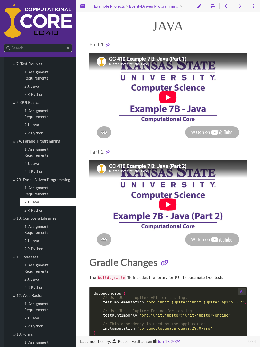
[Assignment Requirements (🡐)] (226, 6)
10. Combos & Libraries (36, 218)
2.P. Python (33, 94)
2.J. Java (31, 86)
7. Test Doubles (29, 63)
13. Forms (24, 334)
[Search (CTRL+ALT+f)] (8, 48)
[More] (253, 6)
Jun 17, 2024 (169, 341)
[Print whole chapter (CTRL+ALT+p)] (212, 6)
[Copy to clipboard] (242, 291)
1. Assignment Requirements (36, 75)
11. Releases (27, 257)
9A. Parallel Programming (38, 141)
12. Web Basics (29, 295)
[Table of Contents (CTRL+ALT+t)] (83, 6)
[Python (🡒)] (239, 6)
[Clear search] (68, 48)
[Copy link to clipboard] (108, 45)
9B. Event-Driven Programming (43, 179)
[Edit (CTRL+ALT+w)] (199, 6)
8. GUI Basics (27, 102)
